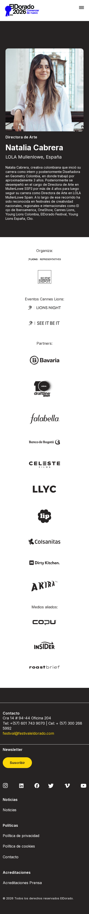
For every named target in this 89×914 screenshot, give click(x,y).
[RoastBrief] (44, 667)
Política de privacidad (21, 835)
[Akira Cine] (44, 586)
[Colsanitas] (44, 541)
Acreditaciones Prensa (22, 882)
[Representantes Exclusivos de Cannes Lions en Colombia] (44, 259)
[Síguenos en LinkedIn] (21, 785)
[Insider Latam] (44, 645)
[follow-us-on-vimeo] (67, 785)
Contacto (10, 857)
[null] (44, 276)
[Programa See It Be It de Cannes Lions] (44, 323)
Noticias (9, 810)
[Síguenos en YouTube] (83, 785)
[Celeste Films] (44, 464)
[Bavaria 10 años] (44, 389)
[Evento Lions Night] (44, 307)
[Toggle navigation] (81, 7)
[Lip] (44, 516)
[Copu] (44, 622)
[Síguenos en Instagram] (5, 785)
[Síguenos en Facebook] (36, 785)
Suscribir (17, 763)
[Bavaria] (44, 360)
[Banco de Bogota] (44, 442)
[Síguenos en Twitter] (51, 785)
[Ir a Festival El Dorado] (22, 10)
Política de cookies (19, 846)
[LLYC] (44, 489)
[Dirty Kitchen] (44, 562)
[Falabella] (44, 418)
